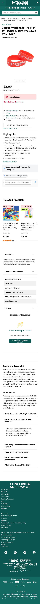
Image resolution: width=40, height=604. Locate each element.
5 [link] (13, 240)
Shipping (4, 518)
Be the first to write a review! (20, 341)
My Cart (4, 492)
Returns (4, 520)
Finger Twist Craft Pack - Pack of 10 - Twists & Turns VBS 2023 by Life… (28, 226)
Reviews (4, 508)
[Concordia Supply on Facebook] (5, 553)
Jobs (2, 501)
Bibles (3, 544)
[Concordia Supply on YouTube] (34, 553)
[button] (20, 254)
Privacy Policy (6, 525)
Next (36, 223)
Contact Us (5, 496)
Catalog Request (7, 499)
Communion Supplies (8, 537)
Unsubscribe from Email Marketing (13, 523)
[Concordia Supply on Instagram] (15, 553)
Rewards (4, 528)
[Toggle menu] (3, 3)
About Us (4, 513)
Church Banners (7, 542)
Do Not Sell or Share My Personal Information (18, 532)
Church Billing (6, 506)
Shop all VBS (6, 24)
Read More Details (10, 161)
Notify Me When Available (17, 125)
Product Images (20, 81)
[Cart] (37, 3)
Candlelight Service (8, 540)
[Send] (35, 182)
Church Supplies (7, 535)
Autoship (4, 504)
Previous (4, 223)
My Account (5, 489)
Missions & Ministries (9, 516)
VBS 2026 (4, 547)
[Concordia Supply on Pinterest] (24, 553)
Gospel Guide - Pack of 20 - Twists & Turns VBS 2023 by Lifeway (10, 226)
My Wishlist (5, 494)
